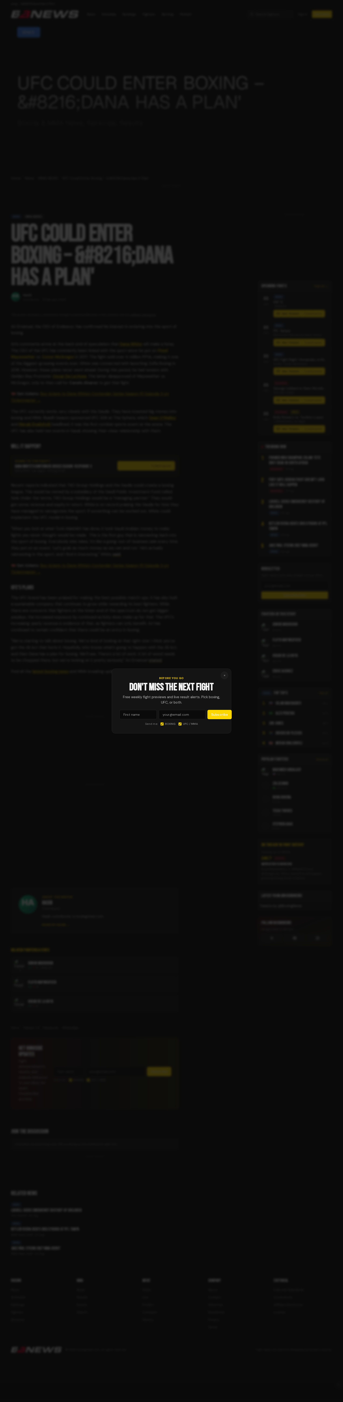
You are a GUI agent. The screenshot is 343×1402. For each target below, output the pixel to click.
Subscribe (219, 714)
